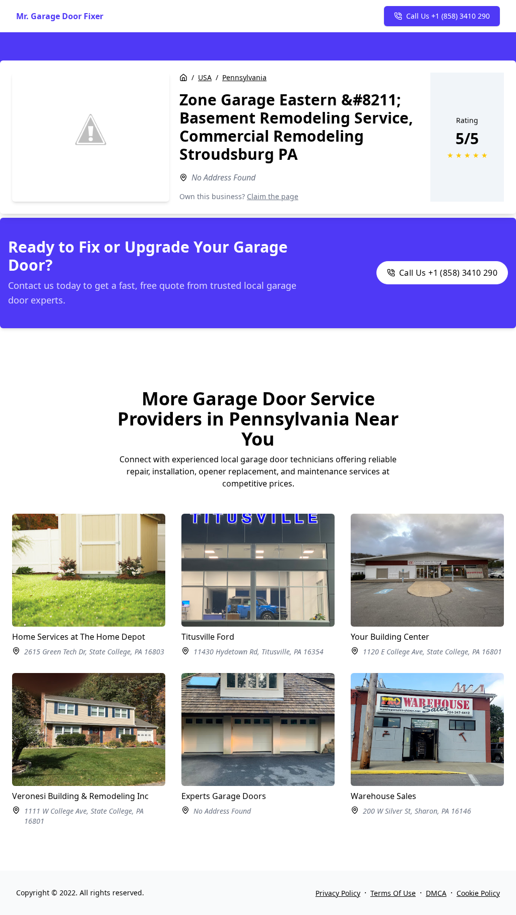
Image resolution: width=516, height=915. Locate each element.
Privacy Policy (337, 893)
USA (205, 77)
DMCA (436, 893)
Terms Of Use (393, 893)
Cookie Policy (478, 893)
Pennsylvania (244, 77)
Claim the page (272, 196)
